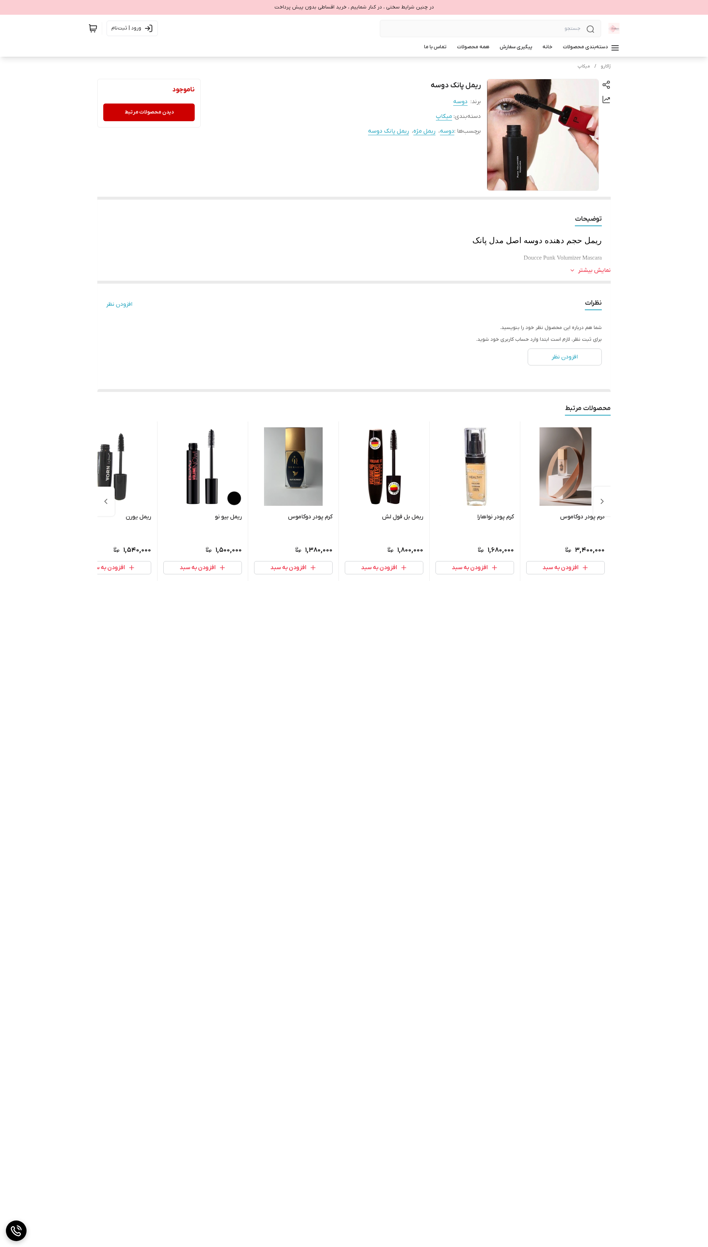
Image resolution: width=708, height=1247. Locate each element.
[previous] (602, 501)
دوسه (460, 101)
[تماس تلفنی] (16, 1230)
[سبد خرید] (92, 28)
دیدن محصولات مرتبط (149, 112)
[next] (106, 501)
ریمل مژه (424, 131)
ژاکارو (606, 66)
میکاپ (583, 66)
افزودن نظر (119, 304)
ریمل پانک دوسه (388, 131)
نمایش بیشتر (594, 270)
